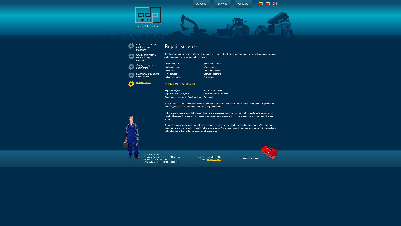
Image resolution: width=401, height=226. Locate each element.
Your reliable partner (148, 26)
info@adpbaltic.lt (214, 160)
